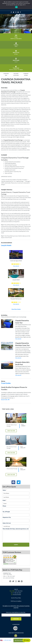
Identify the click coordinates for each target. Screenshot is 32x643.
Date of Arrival (7, 523)
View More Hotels (16, 309)
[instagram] (16, 12)
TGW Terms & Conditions (16, 601)
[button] (13, 482)
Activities (16, 75)
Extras (26, 75)
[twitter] (14, 12)
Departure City (7, 517)
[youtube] (18, 12)
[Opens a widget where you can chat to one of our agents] (26, 640)
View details (16, 266)
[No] (30, 4)
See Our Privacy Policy (16, 597)
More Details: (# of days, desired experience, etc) (16, 528)
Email (5, 500)
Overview (6, 73)
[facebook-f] (12, 12)
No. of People (6, 511)
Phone (4, 506)
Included (16, 73)
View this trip (11, 430)
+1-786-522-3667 (7, 640)
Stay (6, 75)
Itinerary (25, 73)
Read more (4, 399)
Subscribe (16, 618)
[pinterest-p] (20, 12)
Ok (16, 7)
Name (5, 490)
